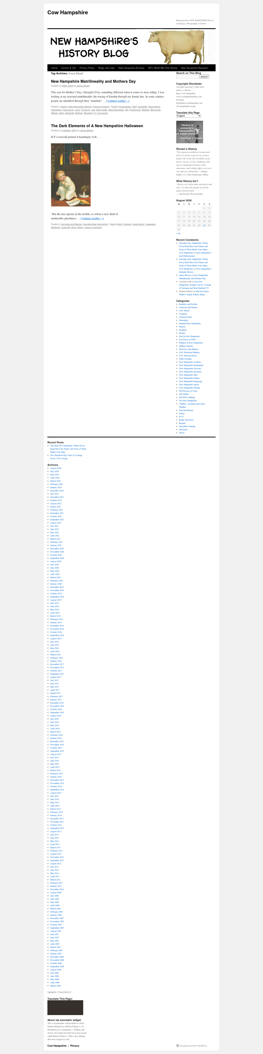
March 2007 (55, 947)
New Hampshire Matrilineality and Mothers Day (93, 81)
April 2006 (55, 982)
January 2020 (56, 583)
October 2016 (56, 709)
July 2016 (54, 718)
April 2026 (55, 477)
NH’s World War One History (162, 67)
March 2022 (55, 506)
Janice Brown (83, 85)
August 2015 (55, 754)
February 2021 (56, 541)
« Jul (178, 233)
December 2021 (57, 513)
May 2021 (54, 532)
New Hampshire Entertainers (191, 365)
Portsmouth (135, 109)
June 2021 (54, 529)
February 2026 (56, 484)
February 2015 (56, 773)
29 (204, 225)
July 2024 (54, 493)
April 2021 (55, 535)
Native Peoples (185, 358)
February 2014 (56, 812)
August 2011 (55, 863)
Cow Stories (184, 310)
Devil (119, 224)
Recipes (182, 423)
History (64, 106)
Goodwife (142, 106)
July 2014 (54, 795)
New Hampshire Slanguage (190, 381)
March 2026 (55, 480)
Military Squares (186, 345)
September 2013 (57, 828)
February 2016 (56, 734)
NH (126, 109)
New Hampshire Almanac (131, 67)
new (93, 109)
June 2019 (54, 606)
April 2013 (55, 844)
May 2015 (54, 763)
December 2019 (57, 586)
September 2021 (57, 519)
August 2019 (55, 599)
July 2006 (54, 972)
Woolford (88, 112)
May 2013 (54, 840)
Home (54, 67)
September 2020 (57, 558)
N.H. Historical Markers (189, 352)
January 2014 (56, 815)
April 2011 (55, 876)
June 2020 (54, 567)
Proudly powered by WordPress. (194, 1045)
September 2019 (57, 596)
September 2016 (57, 712)
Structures (183, 429)
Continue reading (118, 101)
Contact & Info (68, 67)
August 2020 (55, 561)
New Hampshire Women (80, 106)
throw (80, 227)
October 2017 (56, 670)
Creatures (183, 313)
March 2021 (55, 538)
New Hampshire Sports (189, 384)
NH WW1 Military (187, 397)
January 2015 (56, 776)
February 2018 (56, 657)
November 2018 (57, 628)
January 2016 (56, 738)
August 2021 (55, 522)
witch (61, 112)
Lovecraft (65, 227)
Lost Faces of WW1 (187, 339)
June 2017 (54, 683)
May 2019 (54, 609)
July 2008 (54, 895)
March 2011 (55, 879)
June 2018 (54, 644)
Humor (182, 333)
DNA (134, 106)
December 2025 (57, 490)
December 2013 (57, 818)
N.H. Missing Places (188, 355)
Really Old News (186, 419)
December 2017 (57, 664)
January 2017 (56, 699)
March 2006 (55, 985)
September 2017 (57, 673)
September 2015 (57, 750)
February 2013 (56, 850)
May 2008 (54, 902)
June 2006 (54, 976)
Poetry (182, 413)
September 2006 (57, 966)
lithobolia (55, 227)
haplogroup (68, 109)
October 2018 (56, 632)
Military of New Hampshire (191, 342)
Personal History (101, 106)
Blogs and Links (106, 67)
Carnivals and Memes (71, 224)
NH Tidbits (184, 394)
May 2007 (54, 940)
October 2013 (56, 824)
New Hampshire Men (188, 374)
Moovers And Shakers (188, 349)
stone (73, 227)
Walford (145, 109)
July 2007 (54, 934)
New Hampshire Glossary (190, 368)
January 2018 (56, 660)
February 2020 (56, 580)
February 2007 (56, 950)
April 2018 (55, 651)
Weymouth (155, 109)
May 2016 (54, 725)
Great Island (154, 106)
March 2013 (55, 847)
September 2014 (57, 789)
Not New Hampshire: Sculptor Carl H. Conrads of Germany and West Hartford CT (195, 284)
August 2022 (55, 503)
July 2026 (54, 471)
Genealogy (183, 320)
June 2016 (54, 722)
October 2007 (56, 924)
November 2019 (57, 590)
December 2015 (57, 741)
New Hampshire (116, 109)
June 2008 (54, 898)
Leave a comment (93, 227)
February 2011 (56, 882)
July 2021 (54, 525)
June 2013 (54, 837)
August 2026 (55, 468)
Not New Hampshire (188, 400)
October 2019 (56, 593)
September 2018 (57, 635)
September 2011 (57, 860)
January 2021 (56, 545)
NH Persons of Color (188, 390)
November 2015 (57, 744)
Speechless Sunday (187, 426)
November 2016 (57, 705)
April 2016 (55, 728)
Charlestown (125, 106)
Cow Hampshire (67, 12)
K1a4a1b (85, 109)
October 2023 (56, 500)
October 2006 (56, 963)
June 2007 (54, 937)
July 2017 (54, 680)
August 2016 (55, 715)
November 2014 (57, 783)
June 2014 (54, 799)
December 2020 (57, 548)
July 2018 (54, 641)
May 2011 (54, 873)
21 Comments (101, 112)
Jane (77, 109)
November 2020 (57, 551)
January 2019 (56, 622)
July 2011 (54, 866)
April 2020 (55, 574)
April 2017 (55, 689)
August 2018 (55, 638)
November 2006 (57, 959)
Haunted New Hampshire (95, 224)
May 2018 (54, 648)
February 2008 (56, 911)
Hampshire (56, 109)
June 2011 (54, 869)
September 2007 (57, 927)
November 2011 (57, 857)
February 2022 (56, 509)
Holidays (183, 329)
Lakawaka (150, 224)
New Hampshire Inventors (190, 371)
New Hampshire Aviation (190, 361)
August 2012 (55, 853)
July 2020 (54, 564)
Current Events (185, 316)
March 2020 (55, 577)
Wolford (79, 112)
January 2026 (56, 487)
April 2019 (55, 612)
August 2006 (55, 969)
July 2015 (54, 757)
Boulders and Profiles (188, 304)
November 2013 (57, 821)
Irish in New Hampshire (189, 336)
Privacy (74, 1045)
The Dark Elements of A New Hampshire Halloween (97, 125)
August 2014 (55, 792)
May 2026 (54, 474)
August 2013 (55, 831)
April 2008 (55, 905)
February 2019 (56, 619)
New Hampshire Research (194, 67)
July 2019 (54, 603)
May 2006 (54, 979)
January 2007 (56, 953)
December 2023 (57, 496)
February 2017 (56, 696)
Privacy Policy (87, 67)
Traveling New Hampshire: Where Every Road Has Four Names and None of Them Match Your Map (68, 448)
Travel (181, 432)
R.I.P (181, 416)
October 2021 (56, 516)
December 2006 (57, 956)
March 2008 (55, 908)
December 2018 (57, 625)
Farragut (127, 224)
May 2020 (54, 570)
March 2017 (55, 693)
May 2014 (54, 802)
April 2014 (55, 805)
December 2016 (57, 702)
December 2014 (57, 779)
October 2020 (56, 554)
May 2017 (54, 686)
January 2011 (56, 885)
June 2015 (54, 760)
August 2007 (55, 931)
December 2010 (57, 889)
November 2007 (57, 921)
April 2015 (55, 767)
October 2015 (56, 747)
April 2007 (55, 943)
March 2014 (55, 808)
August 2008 (55, 892)
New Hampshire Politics (189, 378)
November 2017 (57, 667)
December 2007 (57, 918)
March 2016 (55, 731)
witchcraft (69, 112)
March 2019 (55, 615)
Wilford (54, 112)
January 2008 (56, 914)
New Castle (101, 109)
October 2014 (56, 786)
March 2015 (55, 770)
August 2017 (55, 677)
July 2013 (54, 834)
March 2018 (55, 654)
